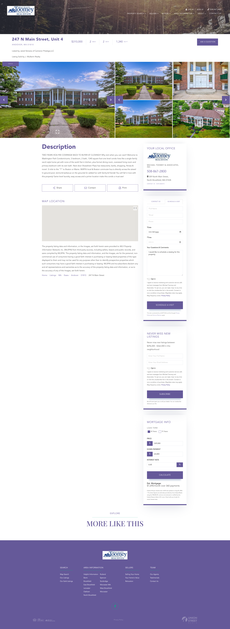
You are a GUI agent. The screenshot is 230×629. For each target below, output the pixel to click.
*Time (149, 237)
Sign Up (200, 10)
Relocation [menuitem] (129, 581)
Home (44, 275)
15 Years (165, 431)
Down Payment (154, 449)
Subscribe (164, 394)
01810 (83, 275)
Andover (74, 275)
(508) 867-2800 (215, 9)
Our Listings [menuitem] (64, 578)
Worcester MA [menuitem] (105, 585)
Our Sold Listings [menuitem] (66, 581)
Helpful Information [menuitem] (91, 574)
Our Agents (160, 184)
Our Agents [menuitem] (154, 574)
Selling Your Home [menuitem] (132, 574)
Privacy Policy (165, 295)
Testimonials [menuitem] (154, 578)
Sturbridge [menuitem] (104, 581)
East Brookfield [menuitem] (89, 585)
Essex (66, 275)
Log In (190, 10)
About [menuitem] (201, 14)
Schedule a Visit (174, 201)
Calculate (165, 475)
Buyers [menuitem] (165, 14)
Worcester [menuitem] (104, 592)
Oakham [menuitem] (87, 592)
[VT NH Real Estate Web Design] (189, 620)
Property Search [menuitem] (135, 14)
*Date (149, 227)
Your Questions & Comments (158, 247)
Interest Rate (153, 460)
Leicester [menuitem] (87, 588)
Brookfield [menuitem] (87, 581)
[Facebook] (115, 606)
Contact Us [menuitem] (215, 13)
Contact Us (151, 184)
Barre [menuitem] (86, 578)
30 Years (154, 431)
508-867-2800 (156, 171)
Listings (53, 275)
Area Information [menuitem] (183, 14)
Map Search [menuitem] (64, 574)
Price (149, 439)
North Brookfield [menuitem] (90, 595)
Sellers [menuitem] (153, 14)
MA (59, 275)
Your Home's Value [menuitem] (132, 578)
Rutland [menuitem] (103, 574)
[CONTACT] (207, 42)
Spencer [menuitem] (103, 578)
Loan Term (152, 428)
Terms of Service (157, 315)
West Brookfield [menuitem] (106, 588)
